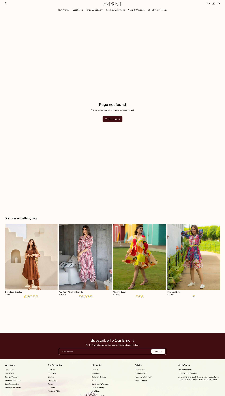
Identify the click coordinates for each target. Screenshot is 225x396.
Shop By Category (12, 377)
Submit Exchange (98, 387)
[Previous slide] (8, 256)
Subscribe (158, 351)
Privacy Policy (140, 370)
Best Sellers (9, 373)
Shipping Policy (140, 373)
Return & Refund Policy (143, 377)
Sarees (50, 384)
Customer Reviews (99, 377)
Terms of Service (141, 380)
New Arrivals (9, 370)
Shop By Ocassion (12, 384)
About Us (95, 370)
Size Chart (95, 391)
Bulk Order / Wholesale (100, 384)
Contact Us (96, 373)
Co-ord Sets (52, 380)
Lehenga (51, 387)
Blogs (94, 380)
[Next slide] (54, 256)
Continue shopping (112, 119)
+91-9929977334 (185, 370)
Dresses (51, 377)
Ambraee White (54, 391)
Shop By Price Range (13, 387)
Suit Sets (51, 370)
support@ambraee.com (187, 373)
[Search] (5, 3)
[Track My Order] (208, 3)
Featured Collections (13, 380)
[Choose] (54, 286)
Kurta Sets (52, 373)
